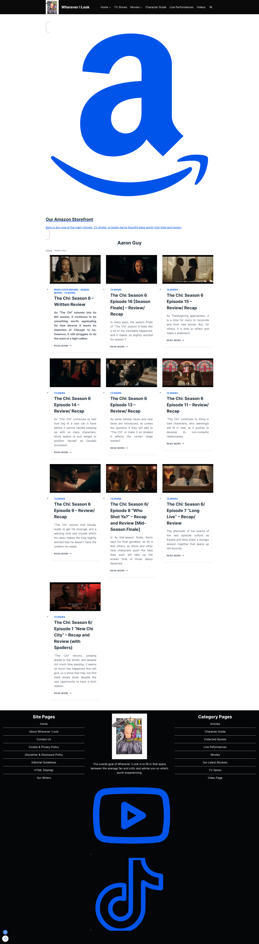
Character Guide (155, 7)
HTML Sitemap (43, 770)
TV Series (215, 770)
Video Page (215, 777)
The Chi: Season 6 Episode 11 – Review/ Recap (188, 404)
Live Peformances (215, 747)
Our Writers (44, 777)
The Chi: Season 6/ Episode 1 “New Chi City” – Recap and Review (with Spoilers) (73, 635)
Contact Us (44, 739)
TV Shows (120, 7)
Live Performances (181, 7)
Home (49, 250)
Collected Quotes (215, 739)
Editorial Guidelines (44, 762)
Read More (62, 345)
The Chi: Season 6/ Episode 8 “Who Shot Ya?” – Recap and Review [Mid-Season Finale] (129, 517)
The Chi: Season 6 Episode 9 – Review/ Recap (74, 510)
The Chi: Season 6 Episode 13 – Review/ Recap (128, 404)
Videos (201, 7)
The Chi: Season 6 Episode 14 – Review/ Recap (72, 404)
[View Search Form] (210, 7)
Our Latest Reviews (215, 762)
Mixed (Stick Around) (66, 289)
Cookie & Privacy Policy (44, 747)
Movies (215, 754)
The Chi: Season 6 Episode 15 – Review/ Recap (185, 301)
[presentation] (75, 269)
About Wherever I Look (44, 731)
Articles (215, 723)
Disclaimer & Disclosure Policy (44, 754)
